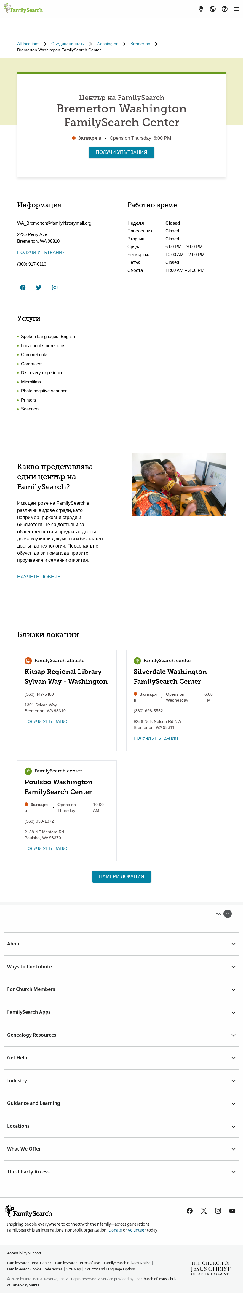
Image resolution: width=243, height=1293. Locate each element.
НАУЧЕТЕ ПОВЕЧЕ (39, 576)
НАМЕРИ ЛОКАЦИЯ (121, 876)
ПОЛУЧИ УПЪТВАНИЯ (121, 152)
